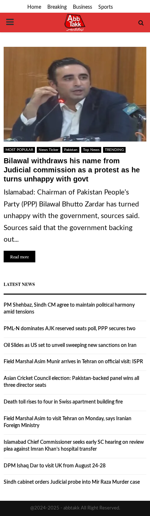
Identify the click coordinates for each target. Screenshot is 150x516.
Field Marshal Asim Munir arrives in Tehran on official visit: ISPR (73, 361)
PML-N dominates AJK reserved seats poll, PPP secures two (69, 328)
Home (34, 7)
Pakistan (71, 150)
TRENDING (114, 150)
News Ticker (49, 150)
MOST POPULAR (19, 150)
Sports (105, 7)
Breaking (57, 7)
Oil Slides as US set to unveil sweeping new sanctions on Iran (70, 345)
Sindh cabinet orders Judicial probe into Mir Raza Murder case (72, 482)
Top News (91, 150)
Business (82, 7)
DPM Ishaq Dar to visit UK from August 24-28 (55, 465)
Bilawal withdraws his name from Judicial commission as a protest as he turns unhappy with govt (72, 170)
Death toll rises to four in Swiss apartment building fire (63, 402)
